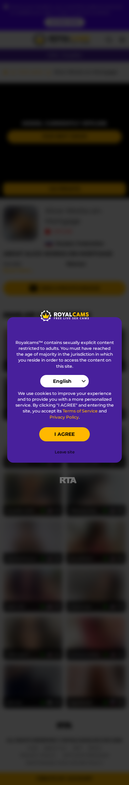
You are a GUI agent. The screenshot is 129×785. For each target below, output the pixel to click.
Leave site (65, 452)
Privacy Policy (64, 417)
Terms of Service (80, 410)
